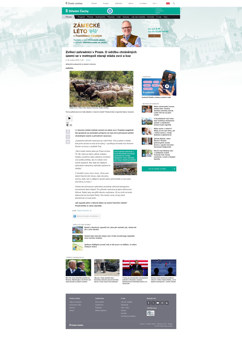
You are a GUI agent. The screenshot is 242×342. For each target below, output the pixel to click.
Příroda (69, 17)
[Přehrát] (69, 118)
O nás (158, 17)
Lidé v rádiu (125, 308)
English (170, 324)
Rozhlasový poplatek (128, 316)
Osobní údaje (151, 324)
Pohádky (146, 85)
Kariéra (123, 310)
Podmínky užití (161, 324)
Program (106, 3)
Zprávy (88, 60)
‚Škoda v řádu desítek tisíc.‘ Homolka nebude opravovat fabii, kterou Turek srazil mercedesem (106, 280)
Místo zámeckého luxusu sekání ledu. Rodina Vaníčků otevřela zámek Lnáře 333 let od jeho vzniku (164, 110)
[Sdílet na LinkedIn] (68, 142)
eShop (71, 310)
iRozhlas (94, 3)
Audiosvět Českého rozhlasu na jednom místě (156, 97)
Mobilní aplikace (101, 310)
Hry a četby (147, 82)
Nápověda (124, 305)
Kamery (157, 13)
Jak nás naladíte (138, 17)
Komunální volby (75, 305)
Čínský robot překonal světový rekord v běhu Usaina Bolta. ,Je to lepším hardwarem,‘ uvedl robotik (163, 280)
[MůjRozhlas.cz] (69, 68)
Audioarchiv (159, 11)
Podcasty (98, 308)
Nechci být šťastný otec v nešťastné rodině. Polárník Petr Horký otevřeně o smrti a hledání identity (164, 155)
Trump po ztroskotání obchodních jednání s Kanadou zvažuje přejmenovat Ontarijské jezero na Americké (135, 280)
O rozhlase (143, 3)
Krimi (155, 82)
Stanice (131, 3)
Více (166, 17)
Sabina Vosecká (92, 108)
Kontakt (150, 17)
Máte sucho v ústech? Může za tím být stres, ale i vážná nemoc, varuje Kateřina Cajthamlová (164, 132)
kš (90, 210)
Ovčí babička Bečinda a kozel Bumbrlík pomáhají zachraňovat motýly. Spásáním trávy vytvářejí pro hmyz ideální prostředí (125, 156)
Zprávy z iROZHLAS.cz (75, 257)
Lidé (119, 17)
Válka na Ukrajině (75, 302)
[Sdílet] (71, 125)
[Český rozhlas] (74, 3)
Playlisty (111, 17)
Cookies (142, 324)
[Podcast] (67, 125)
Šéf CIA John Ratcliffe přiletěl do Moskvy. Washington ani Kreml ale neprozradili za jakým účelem (78, 280)
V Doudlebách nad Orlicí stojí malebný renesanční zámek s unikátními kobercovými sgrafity (164, 122)
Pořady (90, 17)
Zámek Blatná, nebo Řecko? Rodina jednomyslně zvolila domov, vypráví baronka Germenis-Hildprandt (164, 143)
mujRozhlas (118, 3)
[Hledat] (173, 3)
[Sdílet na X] (68, 137)
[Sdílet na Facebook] (68, 131)
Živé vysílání (147, 88)
